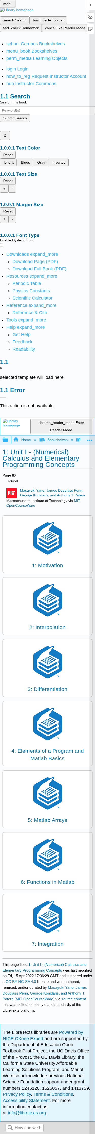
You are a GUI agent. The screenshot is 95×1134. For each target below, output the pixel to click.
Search (10, 1128)
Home (26, 440)
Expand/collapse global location (89, 438)
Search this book (13, 102)
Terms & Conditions (53, 1094)
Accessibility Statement (26, 1100)
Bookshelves (57, 440)
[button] (22, 341)
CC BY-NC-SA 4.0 (21, 981)
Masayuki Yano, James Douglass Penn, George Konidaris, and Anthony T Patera (45, 993)
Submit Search (15, 118)
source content (73, 999)
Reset (8, 155)
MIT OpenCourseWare (34, 999)
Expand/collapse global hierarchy (8, 440)
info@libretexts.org (26, 1112)
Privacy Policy (17, 1094)
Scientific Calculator (32, 298)
